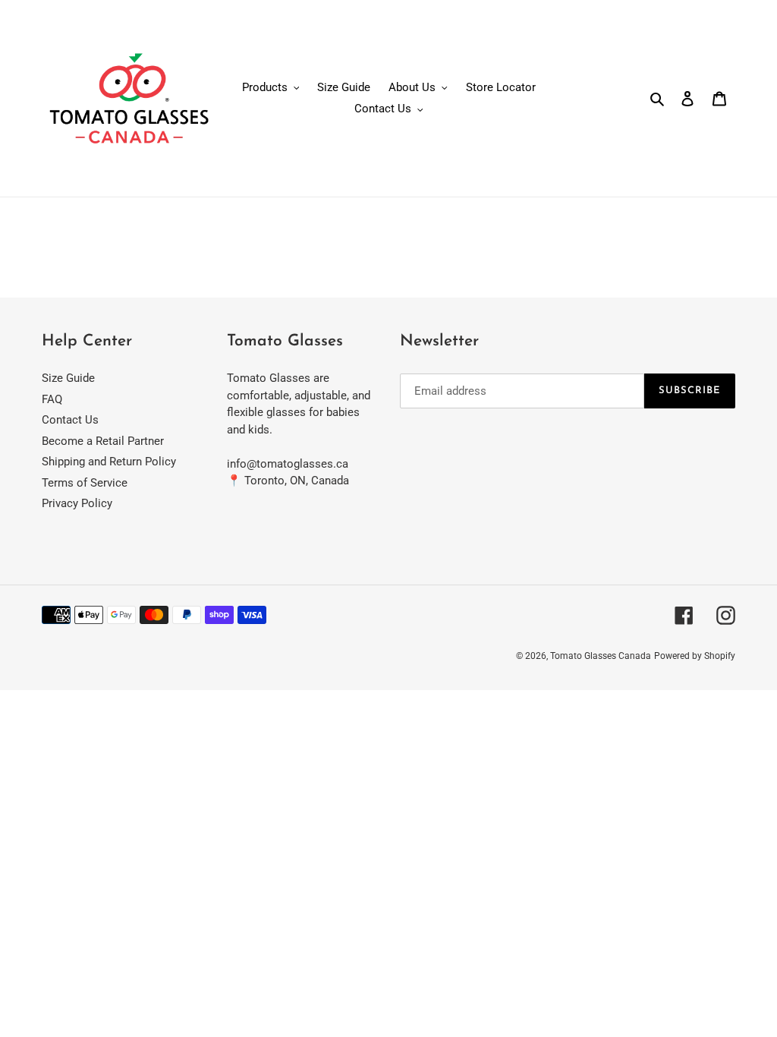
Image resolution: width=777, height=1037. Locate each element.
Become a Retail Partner (103, 441)
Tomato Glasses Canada (600, 656)
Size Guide (68, 378)
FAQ (52, 399)
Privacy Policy (77, 503)
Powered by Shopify (694, 656)
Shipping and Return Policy (109, 461)
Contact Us (70, 420)
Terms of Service (84, 483)
